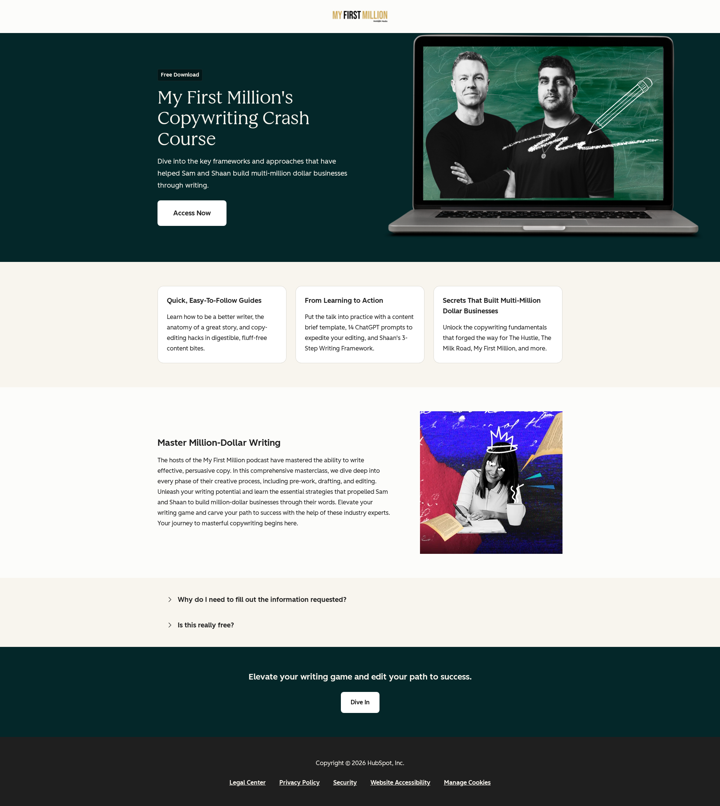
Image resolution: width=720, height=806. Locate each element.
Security (345, 782)
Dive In (365, 702)
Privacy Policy (299, 782)
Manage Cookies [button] (467, 782)
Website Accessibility (400, 782)
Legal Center (248, 782)
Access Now (199, 213)
